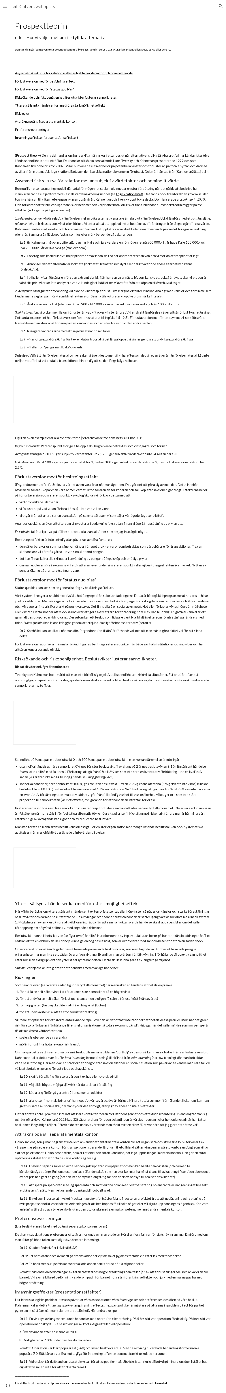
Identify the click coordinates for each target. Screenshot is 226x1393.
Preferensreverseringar (32, 130)
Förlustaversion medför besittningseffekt (45, 81)
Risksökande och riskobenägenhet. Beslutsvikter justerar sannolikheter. (66, 97)
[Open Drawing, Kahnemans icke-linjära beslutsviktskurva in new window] (68, 706)
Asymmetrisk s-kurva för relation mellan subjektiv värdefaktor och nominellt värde (74, 73)
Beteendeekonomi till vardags (71, 49)
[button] (5, 6)
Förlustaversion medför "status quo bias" (44, 89)
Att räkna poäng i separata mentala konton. (46, 121)
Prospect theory (28, 155)
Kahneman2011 (53, 1119)
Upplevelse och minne (65, 1383)
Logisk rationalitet (129, 194)
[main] (113, 36)
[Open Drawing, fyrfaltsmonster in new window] (68, 853)
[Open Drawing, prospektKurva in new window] (68, 381)
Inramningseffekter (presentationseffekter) (46, 137)
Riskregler (22, 113)
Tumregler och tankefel (150, 1383)
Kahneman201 (187, 171)
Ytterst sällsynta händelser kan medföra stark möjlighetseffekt (60, 105)
